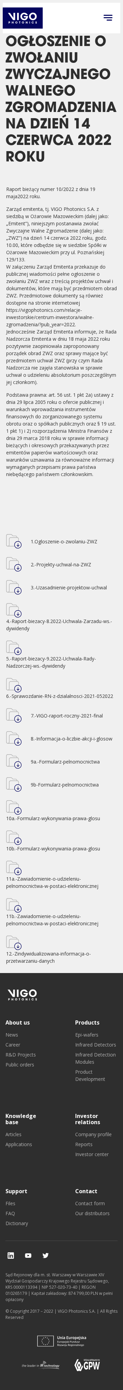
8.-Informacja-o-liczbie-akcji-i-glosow (71, 738)
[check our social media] (10, 1255)
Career (12, 1044)
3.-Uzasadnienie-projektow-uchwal (69, 587)
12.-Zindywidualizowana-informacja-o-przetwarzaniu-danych (48, 957)
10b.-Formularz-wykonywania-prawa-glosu (53, 848)
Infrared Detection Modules (95, 1058)
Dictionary (16, 1223)
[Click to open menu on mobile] (107, 18)
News (11, 1034)
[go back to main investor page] (23, 18)
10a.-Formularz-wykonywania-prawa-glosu (53, 818)
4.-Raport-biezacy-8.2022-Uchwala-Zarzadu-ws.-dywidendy (59, 625)
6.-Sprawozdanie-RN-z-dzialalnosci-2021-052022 (59, 696)
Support (16, 1191)
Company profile (93, 1134)
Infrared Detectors (95, 1044)
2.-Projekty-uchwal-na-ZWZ (61, 564)
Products (87, 1022)
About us (17, 1022)
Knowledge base (20, 1119)
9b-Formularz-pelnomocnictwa (65, 784)
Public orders (19, 1064)
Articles (13, 1134)
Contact (86, 1191)
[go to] (22, 995)
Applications (18, 1144)
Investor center (92, 1154)
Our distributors (92, 1213)
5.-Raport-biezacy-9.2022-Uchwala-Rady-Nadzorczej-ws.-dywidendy (51, 662)
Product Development (90, 1075)
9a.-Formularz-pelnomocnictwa (65, 761)
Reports (84, 1144)
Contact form (90, 1203)
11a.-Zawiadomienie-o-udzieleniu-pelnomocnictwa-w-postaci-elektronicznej (52, 882)
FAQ (10, 1213)
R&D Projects (20, 1054)
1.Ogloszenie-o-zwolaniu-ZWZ (64, 541)
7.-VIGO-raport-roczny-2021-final (67, 715)
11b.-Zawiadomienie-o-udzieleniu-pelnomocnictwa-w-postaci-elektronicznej (52, 920)
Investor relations (87, 1119)
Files (10, 1203)
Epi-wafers (86, 1034)
